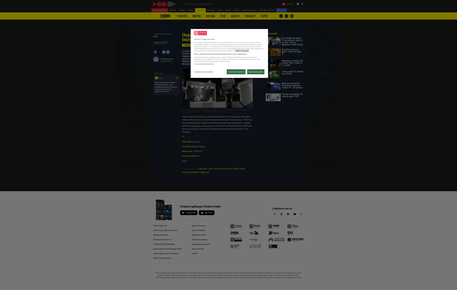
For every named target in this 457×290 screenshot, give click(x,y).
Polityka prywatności (242, 51)
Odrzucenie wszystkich (236, 72)
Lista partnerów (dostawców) (204, 64)
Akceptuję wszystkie (255, 72)
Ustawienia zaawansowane (203, 72)
